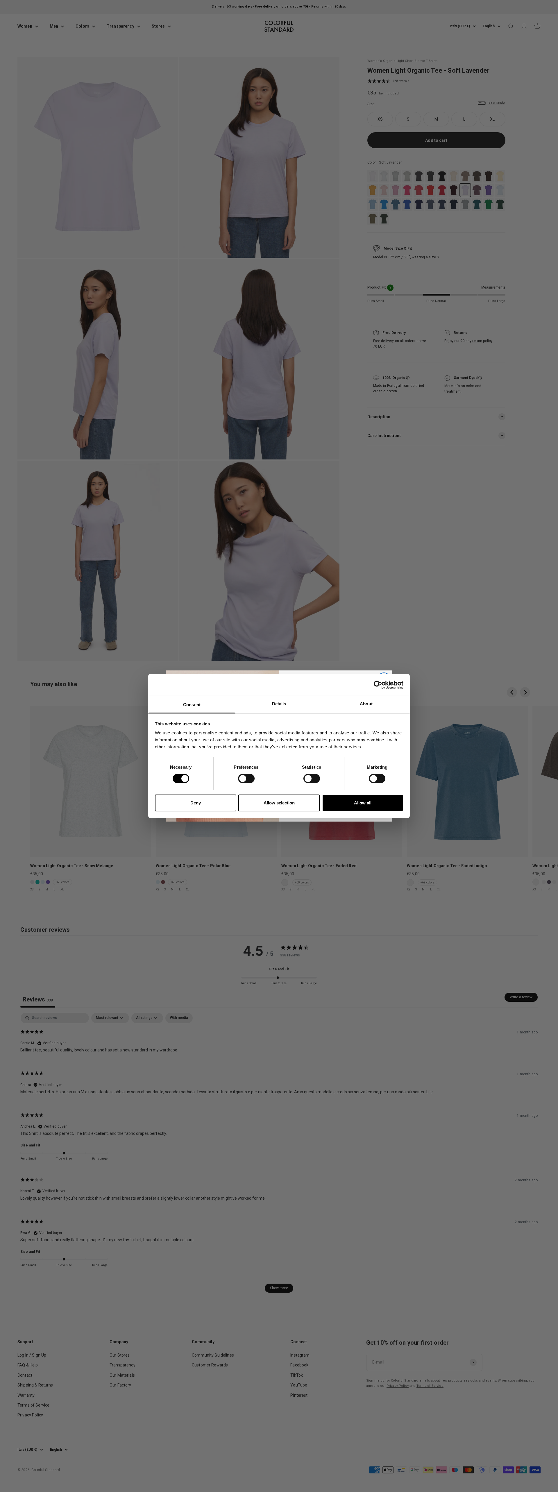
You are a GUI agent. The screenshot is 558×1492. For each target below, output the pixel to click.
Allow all (362, 802)
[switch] (246, 778)
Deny (195, 802)
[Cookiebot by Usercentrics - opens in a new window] (378, 684)
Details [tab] (279, 703)
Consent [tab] (192, 704)
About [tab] (366, 703)
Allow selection (279, 802)
